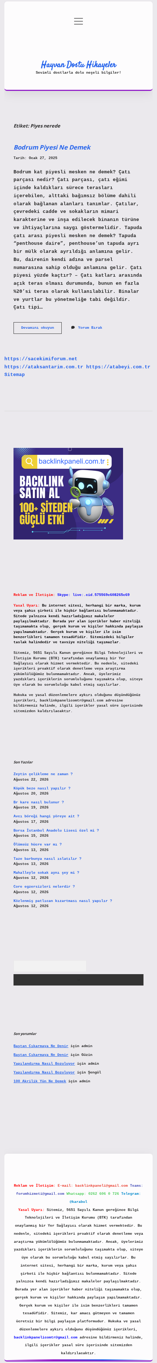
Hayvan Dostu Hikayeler (78, 65)
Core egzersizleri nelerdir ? (44, 887)
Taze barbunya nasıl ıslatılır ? (47, 859)
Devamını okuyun (41, 329)
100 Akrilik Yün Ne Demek (40, 1081)
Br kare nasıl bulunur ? (39, 802)
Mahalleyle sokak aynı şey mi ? (46, 873)
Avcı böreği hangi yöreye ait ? (46, 816)
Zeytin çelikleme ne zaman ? (43, 774)
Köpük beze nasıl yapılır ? (42, 789)
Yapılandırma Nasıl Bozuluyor (44, 1064)
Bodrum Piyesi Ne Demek (52, 147)
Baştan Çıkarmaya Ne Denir (41, 1046)
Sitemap (14, 374)
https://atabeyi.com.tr (118, 367)
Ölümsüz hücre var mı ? (38, 845)
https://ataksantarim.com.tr (43, 367)
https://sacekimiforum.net (40, 359)
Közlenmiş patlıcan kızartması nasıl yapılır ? (63, 901)
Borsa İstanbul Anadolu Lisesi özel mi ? (56, 831)
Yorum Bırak (90, 328)
